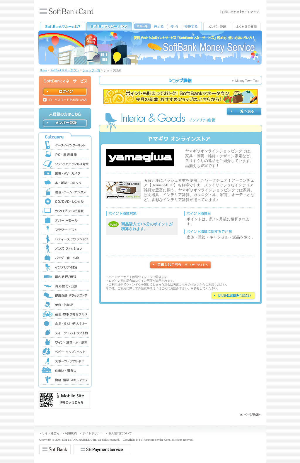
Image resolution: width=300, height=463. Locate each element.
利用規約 (71, 433)
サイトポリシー (92, 433)
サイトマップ (250, 11)
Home (43, 70)
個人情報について (120, 433)
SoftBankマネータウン (64, 70)
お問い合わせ (230, 11)
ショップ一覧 (91, 70)
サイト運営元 (50, 433)
